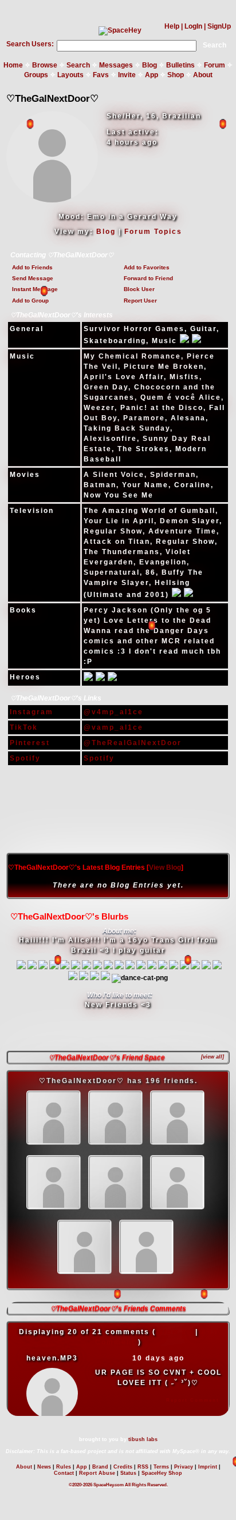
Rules (63, 1467)
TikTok (24, 727)
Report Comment (192, 1400)
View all (175, 1332)
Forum (214, 65)
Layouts (70, 75)
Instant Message (35, 289)
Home (13, 65)
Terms (161, 1467)
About (203, 75)
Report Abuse (97, 1473)
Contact (64, 1473)
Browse (44, 65)
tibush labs (143, 1439)
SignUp (219, 26)
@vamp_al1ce (113, 727)
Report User (140, 300)
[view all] (212, 1057)
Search (214, 45)
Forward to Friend (148, 278)
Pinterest (30, 743)
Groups (36, 75)
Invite (127, 75)
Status (128, 1473)
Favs (101, 75)
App (151, 75)
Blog (149, 65)
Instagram (31, 712)
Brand (100, 1467)
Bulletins (180, 65)
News (44, 1467)
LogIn (193, 26)
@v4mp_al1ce (113, 712)
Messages (116, 65)
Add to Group (30, 300)
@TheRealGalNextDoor (133, 743)
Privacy (183, 1467)
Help (171, 26)
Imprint (207, 1467)
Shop (175, 75)
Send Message (32, 278)
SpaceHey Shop (161, 1473)
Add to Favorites (147, 267)
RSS (142, 1467)
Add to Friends (32, 267)
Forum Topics (153, 232)
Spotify (25, 758)
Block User (139, 289)
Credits (122, 1467)
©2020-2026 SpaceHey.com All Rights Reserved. (118, 1484)
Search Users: (30, 44)
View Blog (165, 867)
